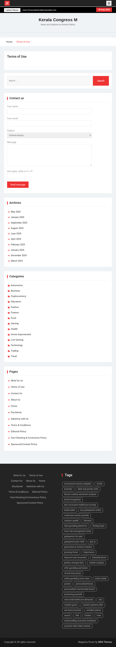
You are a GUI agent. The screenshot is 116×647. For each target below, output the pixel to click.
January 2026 (17, 217)
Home (14, 406)
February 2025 (18, 244)
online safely (100, 578)
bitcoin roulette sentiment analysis (80, 494)
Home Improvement (21, 334)
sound (67, 615)
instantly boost (99, 557)
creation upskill (71, 520)
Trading (14, 350)
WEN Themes (105, 642)
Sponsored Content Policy (24, 444)
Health (14, 329)
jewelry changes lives (74, 563)
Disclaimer (16, 412)
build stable (69, 510)
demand (87, 520)
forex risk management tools (77, 531)
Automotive (17, 285)
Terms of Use (17, 387)
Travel (14, 356)
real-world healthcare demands (78, 599)
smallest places (94, 610)
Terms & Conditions (21, 425)
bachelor (68, 489)
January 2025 (17, 250)
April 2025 (16, 239)
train (99, 615)
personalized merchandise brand (79, 589)
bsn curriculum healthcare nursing (80, 505)
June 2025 (16, 233)
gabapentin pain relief (74, 541)
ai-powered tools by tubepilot (77, 484)
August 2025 (17, 228)
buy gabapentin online (90, 510)
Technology (17, 345)
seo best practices (72, 610)
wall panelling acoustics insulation (80, 620)
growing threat (71, 552)
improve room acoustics (75, 557)
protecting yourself (73, 594)
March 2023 (17, 260)
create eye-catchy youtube (76, 515)
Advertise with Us (20, 418)
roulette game (70, 605)
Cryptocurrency (18, 296)
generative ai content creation (78, 547)
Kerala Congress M (58, 19)
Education (16, 301)
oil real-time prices (72, 573)
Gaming (15, 323)
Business (15, 290)
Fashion (15, 307)
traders (87, 615)
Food (13, 318)
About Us (15, 399)
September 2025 (19, 222)
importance (89, 552)
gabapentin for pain (73, 536)
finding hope (98, 526)
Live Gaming (17, 339)
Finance (15, 312)
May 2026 (16, 211)
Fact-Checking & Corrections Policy (29, 437)
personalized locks (84, 584)
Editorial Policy (18, 431)
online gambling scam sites (76, 578)
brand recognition (72, 499)
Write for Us (17, 380)
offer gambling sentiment (76, 568)
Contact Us (16, 393)
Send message (17, 184)
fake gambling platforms (75, 526)
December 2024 (19, 255)
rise (100, 599)
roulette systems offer (93, 605)
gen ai (92, 541)
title (77, 615)
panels (67, 584)
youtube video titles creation (77, 626)
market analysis (96, 563)
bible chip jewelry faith (88, 489)
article (99, 484)
